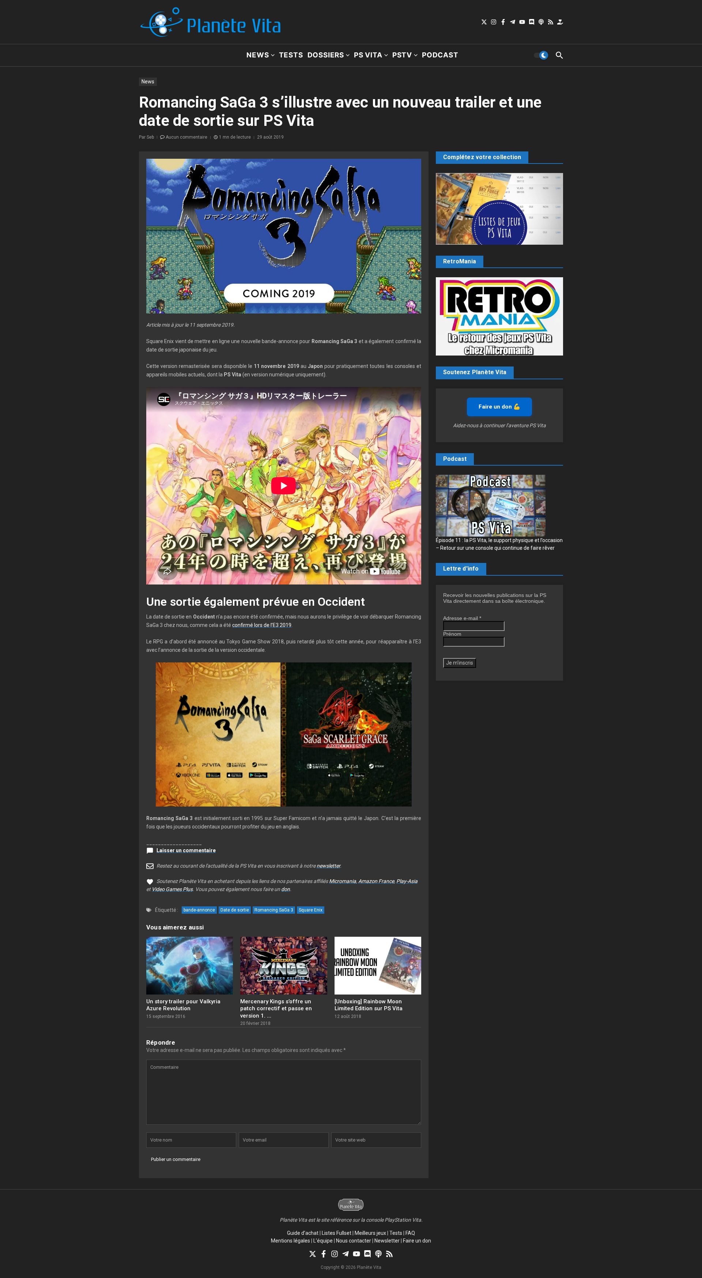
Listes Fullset (336, 1233)
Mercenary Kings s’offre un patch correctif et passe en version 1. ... (276, 1008)
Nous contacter (353, 1241)
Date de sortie (234, 910)
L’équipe (323, 1241)
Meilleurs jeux (370, 1233)
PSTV (402, 55)
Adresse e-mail (462, 618)
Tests (291, 55)
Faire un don (417, 1241)
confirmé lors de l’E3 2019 (261, 625)
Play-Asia (407, 881)
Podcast (440, 55)
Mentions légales (290, 1241)
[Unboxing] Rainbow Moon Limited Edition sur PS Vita (369, 1005)
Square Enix (310, 910)
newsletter (328, 866)
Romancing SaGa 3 (273, 910)
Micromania (342, 881)
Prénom (452, 634)
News (257, 55)
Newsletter (387, 1241)
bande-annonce (199, 910)
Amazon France (376, 881)
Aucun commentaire (186, 137)
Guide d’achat (302, 1233)
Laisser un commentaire (186, 850)
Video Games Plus (172, 889)
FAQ (410, 1233)
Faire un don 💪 (499, 406)
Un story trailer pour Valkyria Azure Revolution (183, 1005)
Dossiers (325, 55)
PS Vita (368, 55)
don (285, 889)
